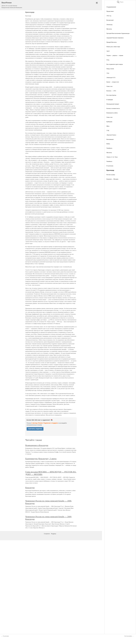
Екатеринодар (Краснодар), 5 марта (41, 458)
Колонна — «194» (111, 91)
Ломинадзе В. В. (111, 77)
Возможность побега (112, 113)
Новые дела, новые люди (113, 46)
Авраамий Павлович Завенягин (115, 38)
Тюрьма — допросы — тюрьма (114, 55)
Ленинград (109, 24)
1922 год (108, 15)
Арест (108, 51)
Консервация (109, 139)
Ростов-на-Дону (110, 174)
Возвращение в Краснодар (36, 445)
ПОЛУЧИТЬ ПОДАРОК (35, 428)
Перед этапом (110, 68)
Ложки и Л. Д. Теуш (112, 157)
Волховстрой (109, 20)
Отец (107, 60)
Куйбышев (109, 121)
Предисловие (110, 11)
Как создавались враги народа (114, 64)
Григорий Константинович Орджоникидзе (117, 33)
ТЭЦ (107, 130)
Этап (107, 73)
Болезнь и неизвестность (113, 108)
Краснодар (30, 487)
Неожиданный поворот (112, 104)
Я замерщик (109, 99)
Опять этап (109, 86)
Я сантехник (109, 166)
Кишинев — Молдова (112, 179)
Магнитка (109, 29)
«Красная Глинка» (111, 135)
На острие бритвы (111, 95)
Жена (107, 126)
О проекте (47, 533)
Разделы (53, 533)
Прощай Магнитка (111, 42)
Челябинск (109, 148)
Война (108, 144)
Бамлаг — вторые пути (112, 82)
